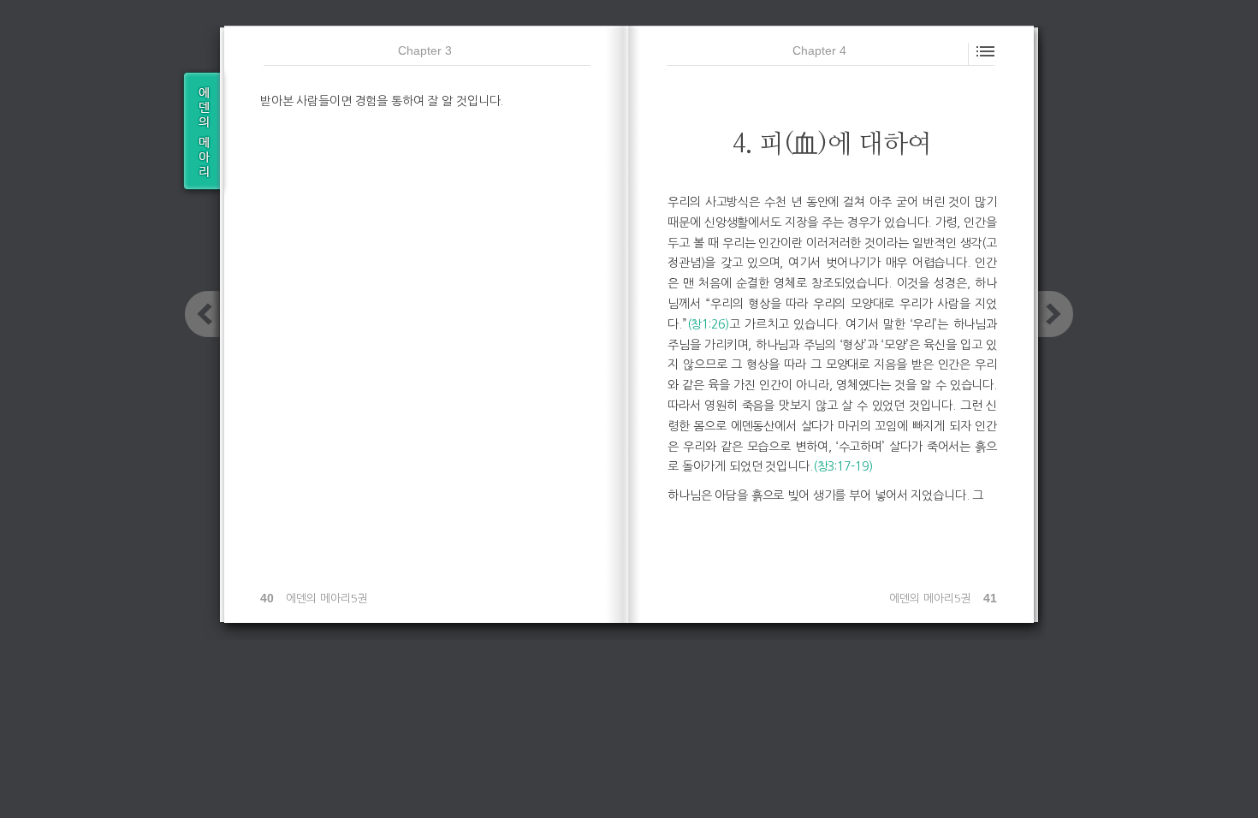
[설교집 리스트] (199, 132)
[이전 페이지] (202, 314)
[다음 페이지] (1055, 314)
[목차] (984, 49)
